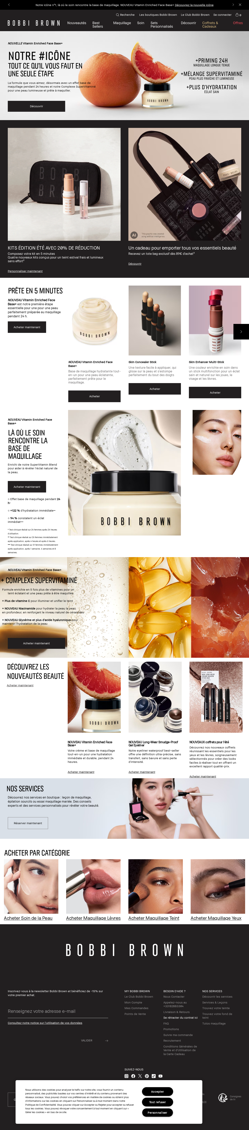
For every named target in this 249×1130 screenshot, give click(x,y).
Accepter (157, 1091)
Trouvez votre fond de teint (217, 1015)
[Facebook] (133, 1076)
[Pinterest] (147, 1076)
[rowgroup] (124, 199)
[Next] (232, 5)
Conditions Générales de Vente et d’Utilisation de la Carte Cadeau (180, 1050)
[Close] (239, 5)
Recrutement (172, 1040)
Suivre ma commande (178, 1035)
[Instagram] (126, 1076)
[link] (238, 15)
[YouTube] (160, 1076)
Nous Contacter (173, 996)
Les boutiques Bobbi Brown (158, 14)
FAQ (166, 1023)
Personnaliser (157, 1112)
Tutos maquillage (214, 1023)
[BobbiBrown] (34, 23)
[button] (188, 24)
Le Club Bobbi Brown (195, 14)
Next (241, 331)
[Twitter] (140, 1076)
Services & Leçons (214, 1002)
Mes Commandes (136, 1008)
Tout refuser (157, 1102)
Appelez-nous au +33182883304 (175, 1004)
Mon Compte (133, 1002)
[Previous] (9, 5)
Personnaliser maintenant (185, 5)
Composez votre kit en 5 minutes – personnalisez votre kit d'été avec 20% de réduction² (106, 5)
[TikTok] (154, 1076)
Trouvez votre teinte (216, 1008)
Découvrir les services (217, 996)
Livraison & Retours (176, 1012)
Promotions (171, 1029)
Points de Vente (135, 1014)
